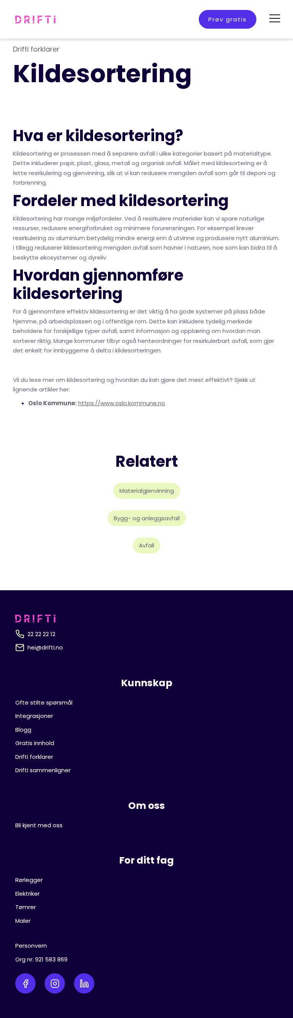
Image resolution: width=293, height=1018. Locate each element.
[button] (274, 19)
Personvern (31, 946)
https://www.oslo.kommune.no (121, 403)
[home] (35, 19)
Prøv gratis (227, 19)
